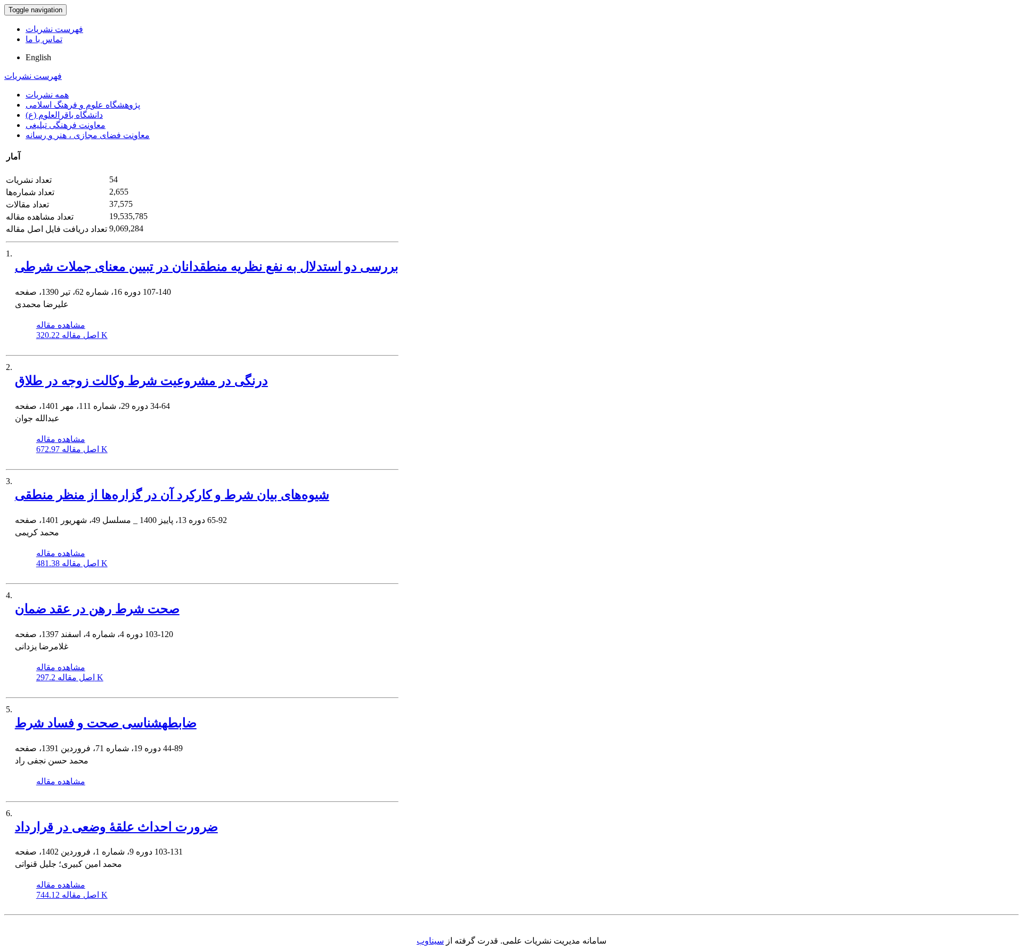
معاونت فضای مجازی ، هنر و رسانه (88, 135)
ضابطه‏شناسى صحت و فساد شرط (106, 723)
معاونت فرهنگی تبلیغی (65, 125)
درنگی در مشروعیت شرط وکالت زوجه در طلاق (141, 381)
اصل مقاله (72, 335)
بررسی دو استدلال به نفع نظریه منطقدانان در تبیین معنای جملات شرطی (207, 266)
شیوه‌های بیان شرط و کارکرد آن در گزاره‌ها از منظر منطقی (172, 495)
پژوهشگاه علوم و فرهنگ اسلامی (83, 104)
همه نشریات (47, 94)
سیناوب (430, 940)
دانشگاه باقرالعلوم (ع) (64, 114)
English (38, 57)
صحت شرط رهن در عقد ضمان (97, 609)
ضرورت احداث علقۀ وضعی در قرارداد (116, 827)
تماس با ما (44, 39)
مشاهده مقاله (60, 324)
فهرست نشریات (54, 29)
